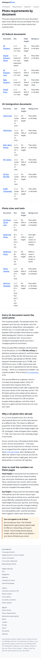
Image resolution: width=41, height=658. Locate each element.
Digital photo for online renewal (13, 555)
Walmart (5, 577)
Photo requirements (9, 613)
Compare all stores (8, 580)
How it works (6, 610)
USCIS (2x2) (7, 130)
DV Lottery (7, 160)
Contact (4, 622)
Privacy (4, 625)
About (4, 619)
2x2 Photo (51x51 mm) (7, 222)
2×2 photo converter (9, 600)
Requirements (17, 7)
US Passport (6, 7)
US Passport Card (6, 72)
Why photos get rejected (10, 616)
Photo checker (7, 603)
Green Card (7, 116)
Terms (4, 628)
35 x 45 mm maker (12, 452)
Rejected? (27, 7)
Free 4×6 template (8, 583)
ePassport (8, 2)
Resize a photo (7, 594)
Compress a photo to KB (10, 591)
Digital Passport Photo (6, 58)
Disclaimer (5, 631)
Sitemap (5, 634)
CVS (3, 571)
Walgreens (5, 574)
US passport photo (8, 552)
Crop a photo (6, 597)
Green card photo (8, 558)
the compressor (32, 372)
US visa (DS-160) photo (9, 561)
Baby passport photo (9, 564)
